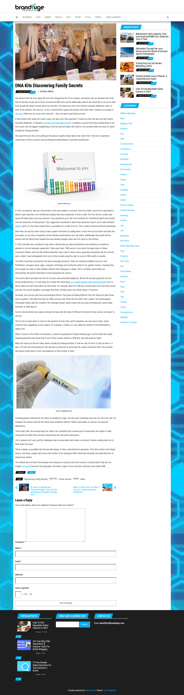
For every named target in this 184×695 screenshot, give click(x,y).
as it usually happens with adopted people (88, 282)
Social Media (125, 271)
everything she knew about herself (56, 123)
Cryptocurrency (126, 144)
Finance (123, 174)
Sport (78, 17)
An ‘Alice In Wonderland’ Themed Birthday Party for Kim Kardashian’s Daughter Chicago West (43, 491)
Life (122, 230)
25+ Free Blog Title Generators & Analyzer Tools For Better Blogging (41, 645)
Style (88, 17)
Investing (124, 215)
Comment (20, 542)
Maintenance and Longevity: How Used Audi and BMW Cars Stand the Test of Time (152, 36)
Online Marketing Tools (129, 246)
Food (122, 184)
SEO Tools (124, 261)
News (82, 479)
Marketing (124, 235)
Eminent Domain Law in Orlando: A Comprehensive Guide (151, 77)
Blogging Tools (126, 123)
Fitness (123, 179)
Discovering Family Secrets (36, 479)
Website (19, 574)
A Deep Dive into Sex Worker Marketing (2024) (149, 64)
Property (124, 256)
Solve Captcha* (22, 588)
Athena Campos (47, 91)
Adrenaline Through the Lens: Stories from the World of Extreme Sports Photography (152, 51)
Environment (125, 169)
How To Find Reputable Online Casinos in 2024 (149, 90)
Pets (122, 251)
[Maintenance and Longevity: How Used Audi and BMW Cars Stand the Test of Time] (127, 37)
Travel (98, 17)
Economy (124, 154)
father (17, 226)
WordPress (90, 690)
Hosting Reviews (127, 210)
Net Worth (124, 240)
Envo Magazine (109, 690)
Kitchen (123, 220)
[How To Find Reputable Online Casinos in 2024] (127, 92)
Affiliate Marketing (128, 113)
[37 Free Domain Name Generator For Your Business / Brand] (24, 666)
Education (124, 159)
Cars (38, 17)
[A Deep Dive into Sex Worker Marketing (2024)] (127, 67)
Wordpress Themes (128, 322)
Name (18, 548)
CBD (122, 139)
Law (122, 225)
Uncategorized (126, 312)
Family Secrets (64, 479)
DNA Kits (53, 478)
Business (27, 17)
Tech (68, 17)
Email (18, 561)
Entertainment (126, 164)
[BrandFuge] (17, 17)
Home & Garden (113, 17)
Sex (122, 266)
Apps (122, 118)
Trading (123, 302)
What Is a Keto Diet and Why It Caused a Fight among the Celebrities (86, 489)
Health (58, 17)
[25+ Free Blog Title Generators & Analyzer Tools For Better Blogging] (24, 644)
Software (124, 276)
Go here (26, 466)
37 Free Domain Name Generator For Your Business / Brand (42, 666)
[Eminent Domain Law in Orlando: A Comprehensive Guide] (127, 79)
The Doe (18, 113)
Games (48, 17)
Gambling (124, 190)
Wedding (124, 317)
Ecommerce (125, 149)
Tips (122, 297)
